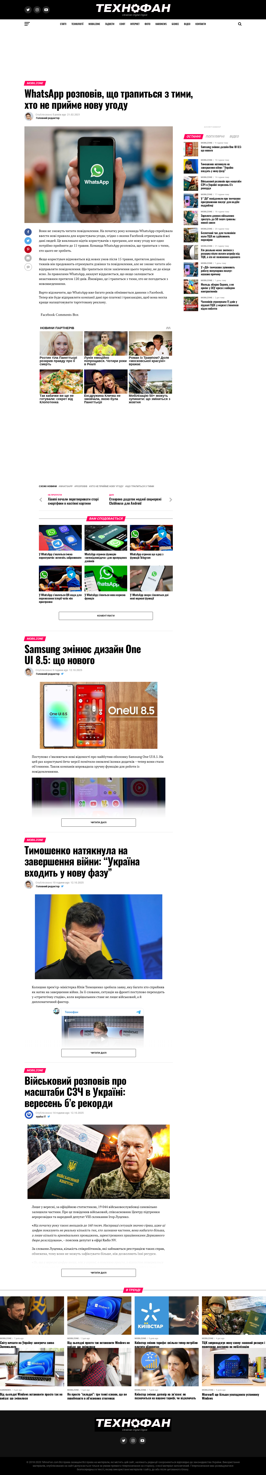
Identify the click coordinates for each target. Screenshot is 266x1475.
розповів (81, 460)
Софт (122, 24)
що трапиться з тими (140, 460)
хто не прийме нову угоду (106, 460)
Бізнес (175, 24)
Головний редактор (48, 118)
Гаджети (109, 24)
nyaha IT (41, 1090)
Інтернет (135, 24)
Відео (187, 24)
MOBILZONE (94, 24)
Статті (63, 24)
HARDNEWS (161, 24)
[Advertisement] (108, 53)
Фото (147, 24)
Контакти (200, 24)
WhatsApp (66, 460)
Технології (77, 24)
